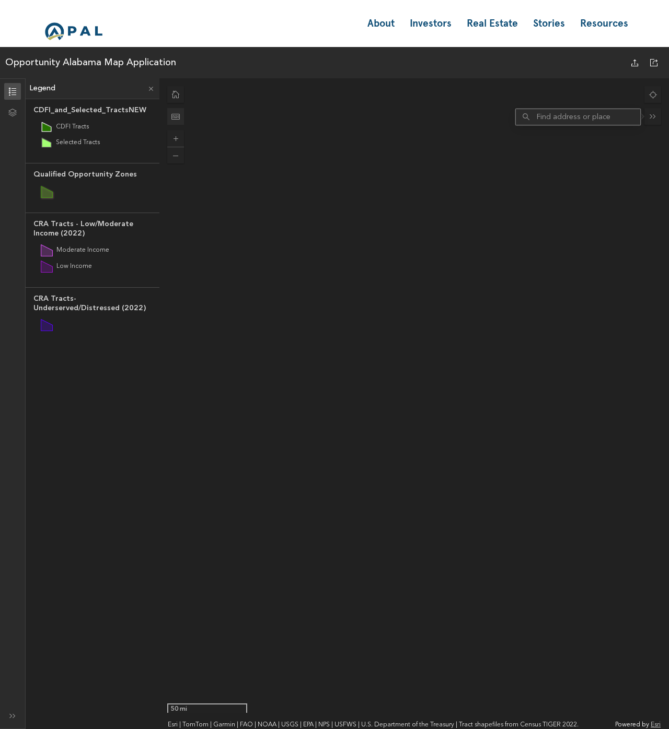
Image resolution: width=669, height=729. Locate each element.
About (381, 23)
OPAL (73, 31)
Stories (549, 23)
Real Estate (492, 23)
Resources (604, 23)
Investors (431, 23)
